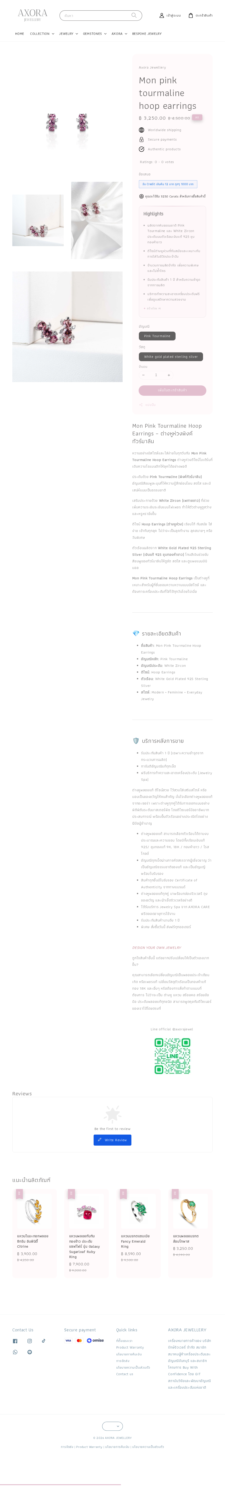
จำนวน (143, 366)
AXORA (117, 34)
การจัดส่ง (123, 1361)
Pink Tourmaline (157, 336)
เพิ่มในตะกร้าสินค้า (172, 390)
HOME (19, 33)
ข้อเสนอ (145, 174)
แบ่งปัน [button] (150, 404)
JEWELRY (66, 34)
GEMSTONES (92, 34)
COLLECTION (40, 34)
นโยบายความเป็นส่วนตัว (133, 1367)
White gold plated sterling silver (171, 356)
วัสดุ (142, 347)
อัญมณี (144, 326)
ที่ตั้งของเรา (124, 1341)
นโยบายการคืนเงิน (129, 1354)
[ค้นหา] (134, 15)
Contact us (124, 1374)
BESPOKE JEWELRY (147, 33)
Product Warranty (130, 1347)
